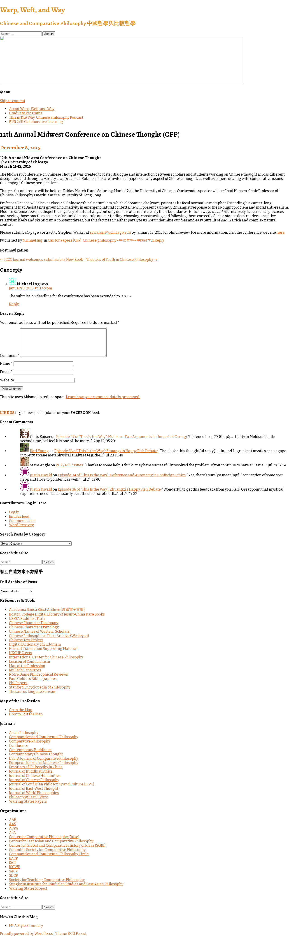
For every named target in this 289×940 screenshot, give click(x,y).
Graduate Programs (25, 113)
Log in (14, 512)
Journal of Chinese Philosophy (34, 780)
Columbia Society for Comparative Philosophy (47, 850)
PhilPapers (18, 683)
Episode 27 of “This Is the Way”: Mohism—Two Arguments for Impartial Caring (121, 437)
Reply (14, 304)
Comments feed (22, 521)
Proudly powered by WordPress (26, 933)
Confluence (18, 745)
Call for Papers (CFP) (65, 240)
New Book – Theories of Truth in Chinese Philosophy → (111, 259)
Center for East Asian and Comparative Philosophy (51, 841)
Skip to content (12, 101)
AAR (12, 820)
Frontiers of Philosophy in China (36, 767)
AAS (12, 824)
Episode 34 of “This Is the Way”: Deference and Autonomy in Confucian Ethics (122, 475)
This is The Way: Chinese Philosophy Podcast (46, 117)
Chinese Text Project (26, 640)
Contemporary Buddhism (30, 750)
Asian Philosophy (23, 733)
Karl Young (39, 451)
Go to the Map (20, 710)
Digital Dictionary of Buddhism (35, 644)
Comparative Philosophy (29, 741)
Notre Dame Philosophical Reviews (38, 674)
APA (12, 832)
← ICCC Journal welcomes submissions (32, 259)
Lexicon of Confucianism (29, 661)
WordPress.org (21, 525)
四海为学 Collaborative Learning (36, 122)
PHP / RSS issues (69, 465)
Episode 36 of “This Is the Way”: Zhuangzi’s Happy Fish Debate (105, 451)
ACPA (13, 828)
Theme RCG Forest (70, 933)
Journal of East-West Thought (33, 788)
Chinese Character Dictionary (33, 623)
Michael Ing (32, 240)
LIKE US (7, 413)
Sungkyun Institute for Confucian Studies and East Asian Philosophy (66, 884)
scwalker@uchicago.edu (110, 232)
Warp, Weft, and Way (32, 10)
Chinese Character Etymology (34, 627)
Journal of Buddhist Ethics (31, 771)
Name (6, 363)
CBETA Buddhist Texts (27, 618)
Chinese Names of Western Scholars (39, 631)
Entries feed (19, 516)
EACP (13, 858)
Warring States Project (28, 888)
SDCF (13, 875)
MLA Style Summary (26, 926)
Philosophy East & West (28, 797)
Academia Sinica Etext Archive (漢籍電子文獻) (47, 609)
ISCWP (14, 867)
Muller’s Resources (25, 670)
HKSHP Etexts (20, 653)
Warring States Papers (28, 801)
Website (7, 380)
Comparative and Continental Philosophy (43, 737)
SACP (13, 871)
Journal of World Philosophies (34, 793)
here (280, 232)
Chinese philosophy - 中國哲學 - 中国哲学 (117, 240)
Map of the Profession (27, 666)
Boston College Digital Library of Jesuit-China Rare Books (57, 614)
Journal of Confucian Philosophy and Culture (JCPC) (51, 784)
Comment (9, 355)
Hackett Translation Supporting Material (43, 648)
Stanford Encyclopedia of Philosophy (39, 687)
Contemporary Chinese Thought (36, 754)
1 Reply (158, 240)
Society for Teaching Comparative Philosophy (47, 880)
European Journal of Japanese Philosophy (43, 763)
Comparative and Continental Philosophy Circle (49, 854)
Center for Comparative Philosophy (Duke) (44, 837)
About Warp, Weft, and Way (31, 109)
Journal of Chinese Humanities (35, 775)
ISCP (12, 862)
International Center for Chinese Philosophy (46, 657)
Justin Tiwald (41, 475)
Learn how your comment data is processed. (103, 397)
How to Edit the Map (26, 714)
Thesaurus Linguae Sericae (32, 691)
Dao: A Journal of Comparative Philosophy (43, 758)
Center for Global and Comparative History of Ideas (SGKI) (57, 845)
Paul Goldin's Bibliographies (33, 679)
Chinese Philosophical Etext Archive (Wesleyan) (49, 636)
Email (6, 372)
